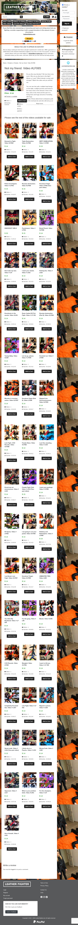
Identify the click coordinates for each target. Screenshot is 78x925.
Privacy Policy (44, 885)
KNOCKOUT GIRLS (11, 228)
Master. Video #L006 (45, 618)
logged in (13, 869)
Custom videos (19, 23)
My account (6, 895)
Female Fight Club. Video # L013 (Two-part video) (28, 489)
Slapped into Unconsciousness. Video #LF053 (45, 400)
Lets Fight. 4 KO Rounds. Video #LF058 (10, 444)
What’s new (7, 21)
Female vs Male (33, 21)
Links (47, 16)
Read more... (40, 103)
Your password (66, 16)
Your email (64, 10)
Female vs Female (19, 21)
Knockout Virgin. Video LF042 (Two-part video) (45, 185)
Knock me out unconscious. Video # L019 (12, 489)
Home (4, 63)
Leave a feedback (11, 912)
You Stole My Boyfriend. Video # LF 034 (12, 620)
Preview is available (11, 96)
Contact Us (43, 890)
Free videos (7, 23)
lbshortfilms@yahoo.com (36, 53)
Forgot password (7, 898)
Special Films (46, 21)
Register (69, 37)
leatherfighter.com (29, 34)
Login (4, 890)
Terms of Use (44, 883)
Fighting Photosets (33, 23)
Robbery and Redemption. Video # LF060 (46, 533)
